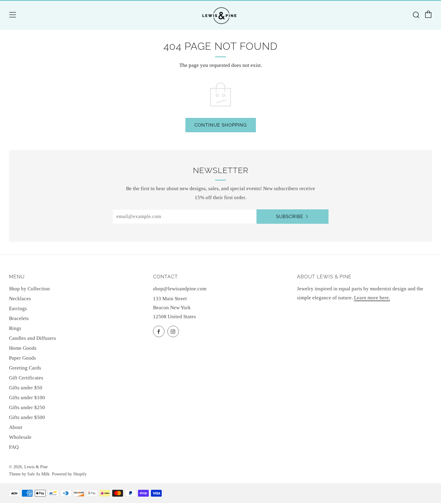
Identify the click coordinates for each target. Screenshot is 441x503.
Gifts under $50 (25, 388)
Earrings (18, 308)
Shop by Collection (29, 289)
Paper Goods (22, 358)
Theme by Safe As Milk (29, 474)
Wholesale (20, 437)
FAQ (14, 447)
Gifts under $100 (27, 397)
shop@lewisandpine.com (179, 289)
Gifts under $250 (27, 407)
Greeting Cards (25, 368)
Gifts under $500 (27, 417)
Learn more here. (372, 298)
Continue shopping (220, 125)
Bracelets (19, 318)
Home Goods (23, 348)
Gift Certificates (26, 378)
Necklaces (20, 298)
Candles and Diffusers (32, 338)
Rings (15, 328)
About (15, 427)
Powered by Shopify (69, 474)
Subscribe (289, 216)
